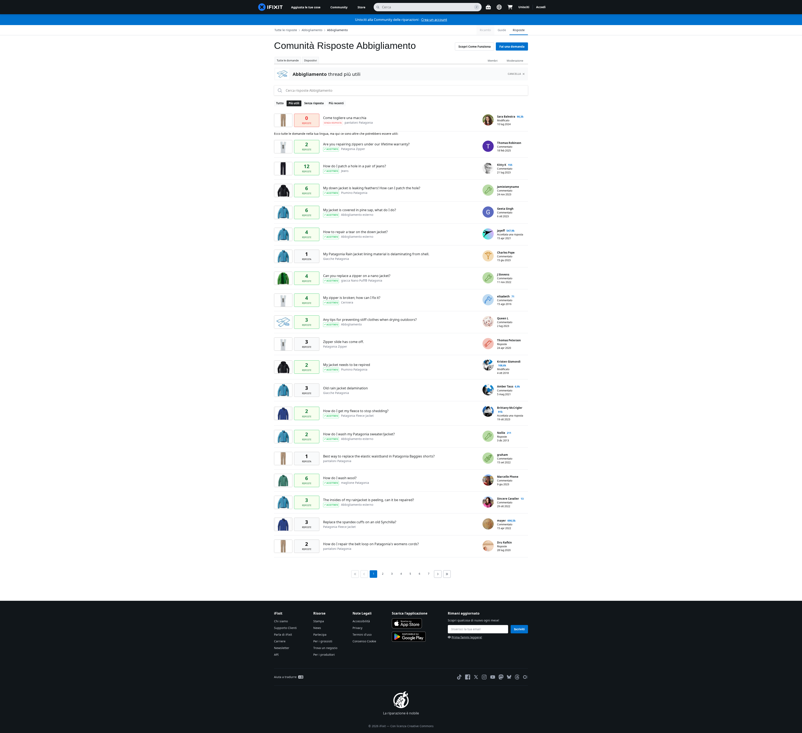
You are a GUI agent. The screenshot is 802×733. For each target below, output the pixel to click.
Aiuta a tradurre (285, 677)
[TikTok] (459, 677)
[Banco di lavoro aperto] (488, 7)
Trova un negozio (325, 648)
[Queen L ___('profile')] (488, 321)
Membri (492, 60)
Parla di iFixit (283, 634)
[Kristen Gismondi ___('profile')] (488, 365)
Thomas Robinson (509, 143)
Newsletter (281, 648)
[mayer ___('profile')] (488, 524)
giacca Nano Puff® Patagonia (361, 280)
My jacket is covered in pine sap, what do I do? (359, 210)
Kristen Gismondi (508, 361)
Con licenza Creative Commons (412, 726)
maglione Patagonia (355, 483)
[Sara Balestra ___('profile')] (488, 120)
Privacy (357, 628)
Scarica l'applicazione (409, 613)
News (317, 628)
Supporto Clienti (285, 628)
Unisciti (523, 7)
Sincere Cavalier (508, 499)
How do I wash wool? (340, 478)
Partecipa (319, 634)
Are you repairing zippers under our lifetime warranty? (366, 144)
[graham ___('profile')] (488, 458)
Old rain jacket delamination (345, 388)
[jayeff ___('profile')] (488, 234)
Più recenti (336, 103)
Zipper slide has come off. (343, 341)
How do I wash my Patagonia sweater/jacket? (359, 434)
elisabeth (503, 296)
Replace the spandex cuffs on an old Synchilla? (359, 522)
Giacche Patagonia (336, 259)
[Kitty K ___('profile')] (488, 168)
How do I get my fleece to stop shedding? (355, 411)
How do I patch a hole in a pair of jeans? (354, 166)
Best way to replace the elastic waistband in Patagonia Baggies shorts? (379, 456)
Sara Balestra (506, 116)
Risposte (519, 30)
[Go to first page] (355, 574)
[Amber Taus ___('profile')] (488, 389)
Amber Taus (505, 386)
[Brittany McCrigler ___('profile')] (488, 411)
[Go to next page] (438, 574)
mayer (501, 520)
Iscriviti (519, 629)
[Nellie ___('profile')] (488, 436)
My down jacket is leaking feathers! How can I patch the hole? (371, 188)
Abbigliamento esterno (357, 215)
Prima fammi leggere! (467, 637)
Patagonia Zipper (353, 149)
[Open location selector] (499, 7)
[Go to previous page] (364, 574)
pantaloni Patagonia (359, 122)
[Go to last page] (447, 574)
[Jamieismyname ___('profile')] (488, 190)
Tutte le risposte (285, 30)
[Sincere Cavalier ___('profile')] (488, 502)
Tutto (280, 103)
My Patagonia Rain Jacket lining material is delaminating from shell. (376, 254)
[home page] (270, 7)
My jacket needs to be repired (346, 364)
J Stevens (503, 274)
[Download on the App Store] (407, 623)
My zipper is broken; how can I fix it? (351, 297)
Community (339, 7)
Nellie (501, 433)
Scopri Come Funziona (474, 46)
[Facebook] (467, 677)
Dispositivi (310, 60)
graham (502, 455)
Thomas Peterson (509, 340)
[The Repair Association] (525, 677)
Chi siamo (281, 621)
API (276, 655)
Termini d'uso (362, 634)
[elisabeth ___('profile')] (488, 299)
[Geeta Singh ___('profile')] (488, 212)
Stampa (318, 621)
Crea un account (434, 19)
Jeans (345, 171)
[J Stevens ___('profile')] (488, 277)
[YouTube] (492, 677)
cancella (514, 74)
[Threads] (517, 677)
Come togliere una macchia (344, 118)
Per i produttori (324, 655)
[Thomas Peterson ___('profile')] (488, 343)
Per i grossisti (322, 641)
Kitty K (501, 165)
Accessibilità (361, 621)
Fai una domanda (511, 46)
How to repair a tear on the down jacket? (355, 232)
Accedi (541, 7)
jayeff (501, 230)
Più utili (294, 103)
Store (361, 7)
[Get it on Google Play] (409, 637)
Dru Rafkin (504, 542)
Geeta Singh (505, 209)
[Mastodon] (501, 677)
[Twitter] (475, 677)
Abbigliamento (337, 30)
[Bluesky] (509, 677)
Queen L (502, 318)
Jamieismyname (508, 187)
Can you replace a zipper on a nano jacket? (356, 275)
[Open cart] (510, 7)
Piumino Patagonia (354, 193)
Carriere (280, 641)
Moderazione (515, 60)
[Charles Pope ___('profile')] (488, 256)
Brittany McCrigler (509, 408)
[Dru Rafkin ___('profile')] (488, 545)
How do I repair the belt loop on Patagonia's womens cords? (371, 544)
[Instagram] (484, 677)
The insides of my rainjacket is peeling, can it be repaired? (368, 500)
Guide (502, 30)
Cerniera (347, 302)
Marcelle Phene (507, 477)
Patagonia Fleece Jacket (357, 416)
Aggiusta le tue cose (305, 7)
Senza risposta (314, 103)
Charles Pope (506, 252)
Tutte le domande (288, 60)
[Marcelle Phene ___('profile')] (488, 480)
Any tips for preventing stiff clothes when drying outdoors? (370, 319)
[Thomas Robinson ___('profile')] (488, 146)
